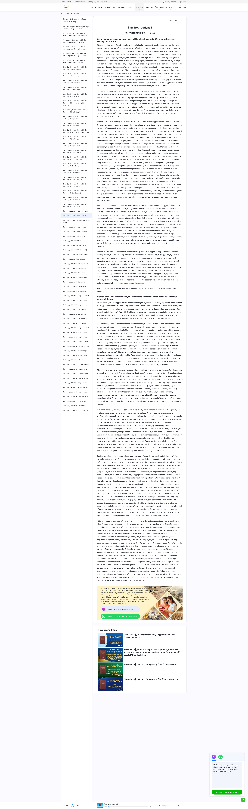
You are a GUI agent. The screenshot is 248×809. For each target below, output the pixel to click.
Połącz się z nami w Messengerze (227, 792)
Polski (184, 2)
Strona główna (65, 13)
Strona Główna (96, 7)
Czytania (139, 7)
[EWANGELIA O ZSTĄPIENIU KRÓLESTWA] (66, 7)
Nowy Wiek (170, 7)
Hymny (130, 7)
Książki (107, 7)
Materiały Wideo (119, 7)
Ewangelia (149, 7)
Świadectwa (159, 7)
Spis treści (102, 20)
